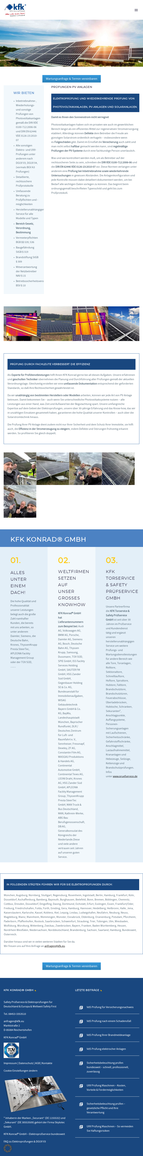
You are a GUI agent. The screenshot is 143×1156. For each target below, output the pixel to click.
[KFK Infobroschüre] (36, 1094)
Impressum (10, 1063)
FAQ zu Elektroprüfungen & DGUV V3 (25, 1141)
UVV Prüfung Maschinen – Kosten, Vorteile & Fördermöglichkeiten (106, 1088)
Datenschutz (26, 1063)
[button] (7, 1148)
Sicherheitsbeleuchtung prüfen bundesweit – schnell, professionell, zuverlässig (108, 1067)
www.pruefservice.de (125, 776)
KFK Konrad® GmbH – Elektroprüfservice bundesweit (34, 1134)
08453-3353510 (17, 1014)
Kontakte (47, 1063)
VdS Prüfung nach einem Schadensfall (109, 1021)
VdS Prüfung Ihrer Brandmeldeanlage (108, 1035)
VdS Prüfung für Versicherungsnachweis (110, 1007)
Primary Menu (136, 10)
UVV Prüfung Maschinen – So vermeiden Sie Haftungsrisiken (110, 1129)
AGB (37, 1063)
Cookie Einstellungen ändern (20, 1070)
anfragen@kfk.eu (54, 946)
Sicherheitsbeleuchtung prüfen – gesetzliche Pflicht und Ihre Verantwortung (106, 1108)
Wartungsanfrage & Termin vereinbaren (71, 79)
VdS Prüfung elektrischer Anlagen (106, 1049)
